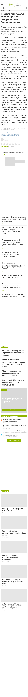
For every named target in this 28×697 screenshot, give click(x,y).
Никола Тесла (7, 139)
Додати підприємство (14, 440)
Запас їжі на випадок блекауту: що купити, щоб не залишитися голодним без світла (13, 363)
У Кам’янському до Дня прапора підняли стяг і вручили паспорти (11, 373)
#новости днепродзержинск (15, 132)
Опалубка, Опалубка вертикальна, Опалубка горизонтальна (10, 557)
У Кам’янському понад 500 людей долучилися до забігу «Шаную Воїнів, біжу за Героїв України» (12, 243)
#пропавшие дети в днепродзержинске (10, 135)
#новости (3, 134)
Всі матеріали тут (14, 410)
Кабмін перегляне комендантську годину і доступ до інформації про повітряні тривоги (13, 266)
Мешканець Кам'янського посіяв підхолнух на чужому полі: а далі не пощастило (14, 219)
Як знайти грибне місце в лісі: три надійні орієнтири (13, 276)
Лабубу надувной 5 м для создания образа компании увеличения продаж (12, 606)
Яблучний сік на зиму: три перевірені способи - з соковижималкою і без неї (11, 286)
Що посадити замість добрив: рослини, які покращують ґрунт (13, 295)
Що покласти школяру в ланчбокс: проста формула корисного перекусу (11, 254)
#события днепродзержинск (12, 134)
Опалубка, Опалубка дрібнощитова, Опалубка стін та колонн (14, 533)
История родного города (12, 399)
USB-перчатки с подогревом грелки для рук (12, 510)
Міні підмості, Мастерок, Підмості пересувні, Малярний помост (13, 582)
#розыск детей (4, 132)
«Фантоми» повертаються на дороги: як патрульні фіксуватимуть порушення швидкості (12, 230)
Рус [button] (5, 8)
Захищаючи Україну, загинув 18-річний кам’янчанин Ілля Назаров (13, 352)
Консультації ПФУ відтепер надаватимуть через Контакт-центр (13, 382)
